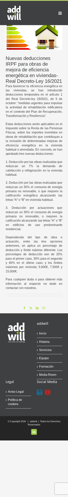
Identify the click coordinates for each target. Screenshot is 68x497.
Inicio (42, 333)
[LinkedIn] (39, 392)
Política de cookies (15, 402)
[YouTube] (47, 392)
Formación (46, 366)
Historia (44, 341)
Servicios (45, 350)
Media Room (47, 374)
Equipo (44, 358)
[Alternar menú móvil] (60, 13)
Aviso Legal (16, 391)
